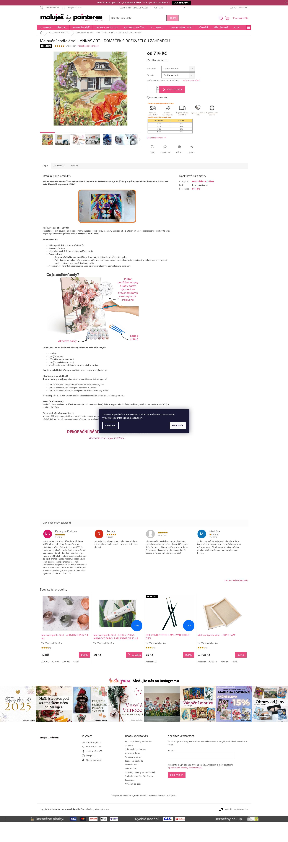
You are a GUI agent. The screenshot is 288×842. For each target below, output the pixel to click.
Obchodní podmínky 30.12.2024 (139, 776)
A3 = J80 (66, 661)
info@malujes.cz (93, 742)
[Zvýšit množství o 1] (157, 87)
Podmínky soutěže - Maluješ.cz (162, 795)
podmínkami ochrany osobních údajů (185, 767)
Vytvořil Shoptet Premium (236, 809)
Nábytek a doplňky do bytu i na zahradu (129, 795)
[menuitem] (45, 27)
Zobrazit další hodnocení (235, 580)
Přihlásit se (176, 775)
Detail (84, 655)
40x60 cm (224, 661)
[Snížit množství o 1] (157, 91)
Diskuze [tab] (74, 165)
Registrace (130, 780)
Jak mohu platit (131, 764)
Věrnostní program (133, 757)
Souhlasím (178, 425)
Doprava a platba (132, 753)
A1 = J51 (45, 661)
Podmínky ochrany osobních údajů (140, 772)
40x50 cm (213, 661)
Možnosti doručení (191, 80)
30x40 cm (202, 661)
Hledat (172, 18)
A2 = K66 (55, 661)
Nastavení (110, 425)
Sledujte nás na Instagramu (156, 681)
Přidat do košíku (174, 89)
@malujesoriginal (93, 760)
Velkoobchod (131, 768)
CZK (232, 7)
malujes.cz (91, 755)
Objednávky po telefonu (135, 749)
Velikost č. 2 (151, 661)
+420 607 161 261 (93, 746)
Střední (196, 188)
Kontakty (158, 7)
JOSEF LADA (181, 2)
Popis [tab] (45, 165)
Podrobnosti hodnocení (88, 46)
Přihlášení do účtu (133, 783)
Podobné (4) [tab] (59, 165)
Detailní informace (155, 137)
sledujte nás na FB (94, 751)
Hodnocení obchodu (134, 761)
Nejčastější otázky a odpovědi (133, 7)
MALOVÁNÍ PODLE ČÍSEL (203, 181)
